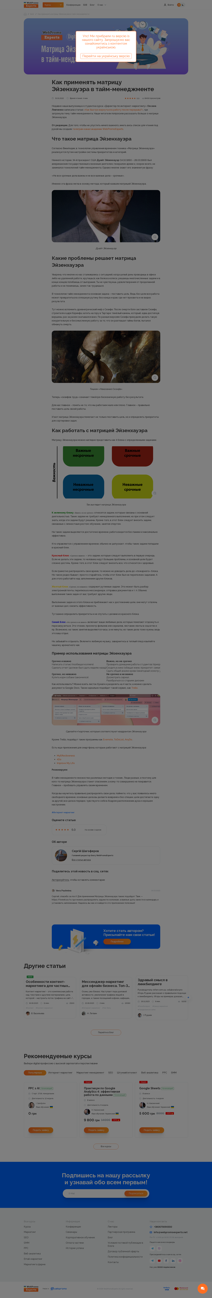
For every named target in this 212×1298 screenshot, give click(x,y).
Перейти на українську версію (106, 56)
